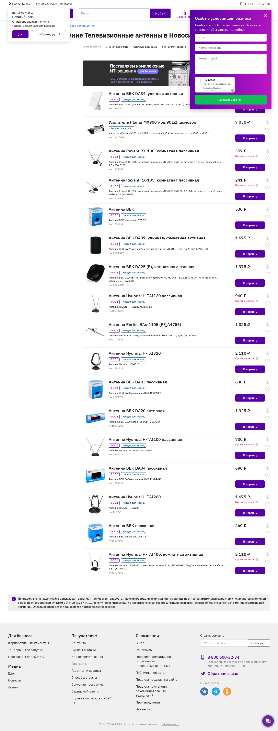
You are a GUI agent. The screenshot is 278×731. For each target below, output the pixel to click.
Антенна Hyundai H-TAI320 (135, 353)
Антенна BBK (121, 209)
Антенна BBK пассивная (132, 525)
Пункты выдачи (46, 4)
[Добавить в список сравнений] (267, 122)
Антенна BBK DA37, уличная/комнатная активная (157, 238)
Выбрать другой (49, 34)
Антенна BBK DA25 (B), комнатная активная (151, 266)
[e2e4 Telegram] (216, 691)
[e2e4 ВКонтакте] (204, 691)
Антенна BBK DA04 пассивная (138, 468)
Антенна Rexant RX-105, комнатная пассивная (154, 180)
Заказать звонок (230, 99)
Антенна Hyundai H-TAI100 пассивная (145, 439)
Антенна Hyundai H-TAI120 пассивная (145, 295)
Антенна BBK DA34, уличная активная (146, 93)
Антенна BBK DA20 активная (137, 410)
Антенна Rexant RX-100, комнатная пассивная (154, 151)
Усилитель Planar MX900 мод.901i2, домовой (152, 122)
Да (20, 34)
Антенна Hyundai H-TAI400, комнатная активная (156, 554)
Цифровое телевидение (78, 26)
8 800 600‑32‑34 (257, 4)
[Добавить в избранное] (267, 129)
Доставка (66, 4)
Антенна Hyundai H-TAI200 (135, 496)
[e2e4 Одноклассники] (227, 691)
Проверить (258, 643)
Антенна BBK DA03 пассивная (138, 382)
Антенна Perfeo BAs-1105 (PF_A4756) (145, 324)
